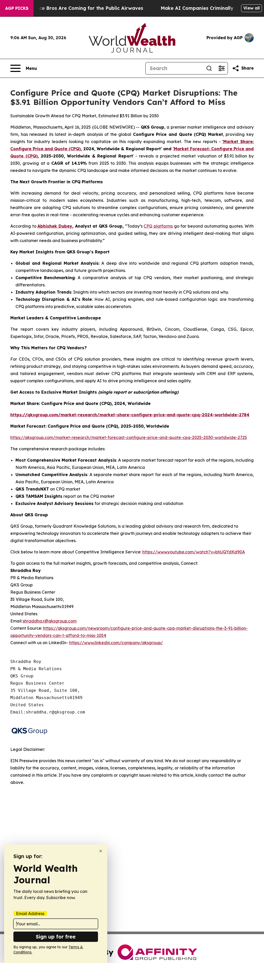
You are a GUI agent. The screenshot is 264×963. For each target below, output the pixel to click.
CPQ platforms (158, 226)
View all (251, 8)
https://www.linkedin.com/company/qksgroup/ (116, 642)
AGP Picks (16, 8)
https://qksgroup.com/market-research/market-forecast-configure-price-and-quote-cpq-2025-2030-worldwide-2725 (128, 437)
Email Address (30, 913)
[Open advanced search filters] (221, 68)
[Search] (209, 68)
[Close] (100, 851)
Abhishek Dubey (54, 226)
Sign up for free (56, 936)
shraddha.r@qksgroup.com (50, 621)
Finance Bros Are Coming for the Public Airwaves (84, 8)
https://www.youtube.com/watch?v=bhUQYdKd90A (193, 551)
